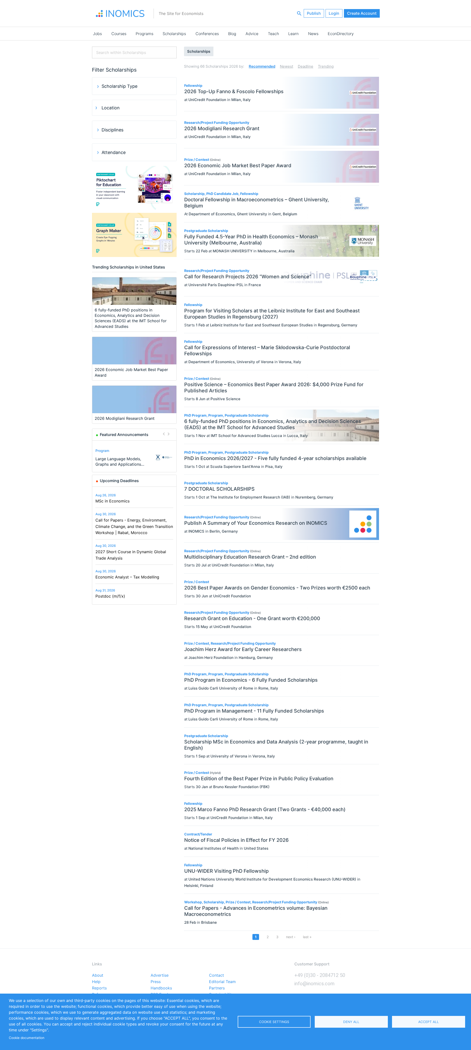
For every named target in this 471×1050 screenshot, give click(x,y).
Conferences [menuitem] (207, 33)
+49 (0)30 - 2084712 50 (319, 975)
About (97, 975)
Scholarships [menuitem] (174, 33)
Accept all (428, 1022)
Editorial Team (222, 982)
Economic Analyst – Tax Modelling (127, 577)
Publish (314, 13)
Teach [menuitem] (273, 33)
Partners (217, 988)
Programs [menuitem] (144, 33)
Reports (99, 988)
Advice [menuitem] (252, 33)
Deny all (351, 1022)
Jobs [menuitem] (97, 33)
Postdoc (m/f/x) (110, 596)
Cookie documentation (26, 1038)
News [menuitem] (313, 33)
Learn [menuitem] (293, 33)
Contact (216, 975)
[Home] (120, 13)
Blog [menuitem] (232, 33)
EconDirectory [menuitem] (341, 33)
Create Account (362, 13)
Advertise (160, 975)
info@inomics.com (314, 983)
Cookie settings (274, 1022)
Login (334, 13)
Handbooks (161, 988)
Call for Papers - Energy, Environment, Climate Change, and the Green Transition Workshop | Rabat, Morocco (134, 526)
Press (156, 982)
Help (96, 982)
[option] (134, 457)
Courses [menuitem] (118, 33)
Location (111, 107)
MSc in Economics (112, 501)
